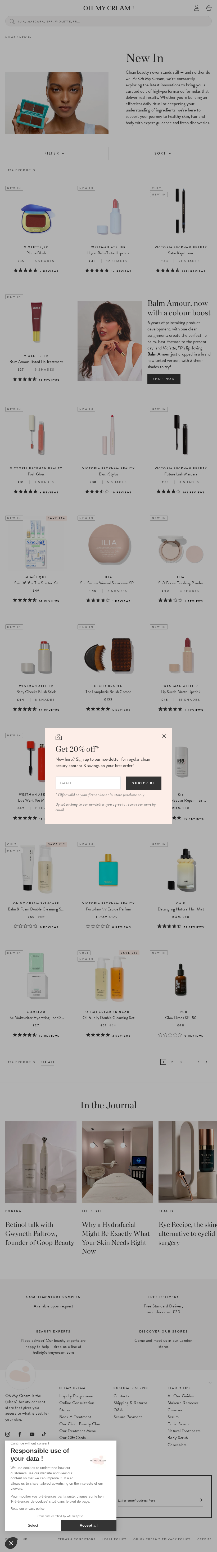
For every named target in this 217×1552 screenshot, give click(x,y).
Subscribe (143, 783)
